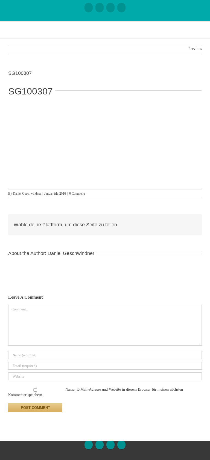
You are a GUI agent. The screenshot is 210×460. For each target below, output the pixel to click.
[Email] (121, 7)
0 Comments (77, 193)
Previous (195, 49)
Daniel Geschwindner (27, 193)
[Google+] (110, 7)
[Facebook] (88, 7)
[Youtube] (99, 7)
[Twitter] (186, 222)
